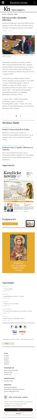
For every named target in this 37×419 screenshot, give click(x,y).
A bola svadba (8, 289)
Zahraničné (6, 309)
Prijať (18, 409)
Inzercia (6, 358)
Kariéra (6, 360)
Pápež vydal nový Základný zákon (14, 318)
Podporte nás (8, 372)
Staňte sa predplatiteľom (10, 223)
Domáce (5, 287)
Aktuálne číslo (8, 381)
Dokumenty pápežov (10, 387)
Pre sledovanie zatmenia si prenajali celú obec (18, 311)
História (6, 364)
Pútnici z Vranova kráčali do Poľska (15, 130)
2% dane (6, 362)
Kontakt (6, 356)
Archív (7, 343)
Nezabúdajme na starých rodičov (14, 296)
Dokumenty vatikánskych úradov (14, 389)
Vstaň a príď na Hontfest (11, 303)
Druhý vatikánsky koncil (11, 391)
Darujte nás (7, 374)
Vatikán (5, 316)
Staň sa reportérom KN (11, 370)
